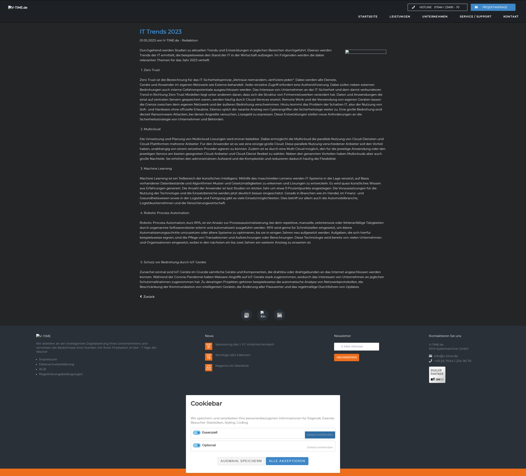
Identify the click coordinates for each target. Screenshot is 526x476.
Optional (209, 445)
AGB (42, 369)
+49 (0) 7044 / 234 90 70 (452, 361)
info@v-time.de (446, 356)
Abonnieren (347, 357)
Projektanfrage (495, 7)
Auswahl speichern (241, 461)
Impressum (48, 359)
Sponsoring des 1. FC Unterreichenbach (244, 344)
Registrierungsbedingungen (61, 374)
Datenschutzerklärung (56, 364)
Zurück (149, 296)
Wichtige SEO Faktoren (232, 355)
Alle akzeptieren (287, 461)
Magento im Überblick (232, 365)
